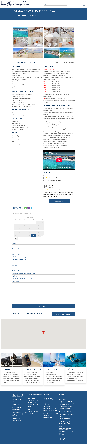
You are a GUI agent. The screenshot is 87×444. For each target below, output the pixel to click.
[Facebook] (60, 439)
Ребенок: (15, 276)
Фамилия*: (15, 249)
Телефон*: (15, 265)
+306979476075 (17, 208)
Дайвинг (46, 404)
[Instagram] (63, 439)
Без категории (48, 417)
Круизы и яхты (48, 402)
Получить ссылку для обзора (64, 174)
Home (14, 24)
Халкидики (20, 24)
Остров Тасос (33, 411)
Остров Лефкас (33, 400)
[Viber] (64, 422)
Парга (29, 407)
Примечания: (16, 281)
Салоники (31, 413)
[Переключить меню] (84, 5)
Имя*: (14, 243)
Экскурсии (47, 406)
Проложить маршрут (63, 314)
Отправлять (43, 306)
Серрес (30, 409)
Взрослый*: (16, 271)
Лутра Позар (32, 402)
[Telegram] (69, 422)
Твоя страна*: (16, 254)
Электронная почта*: (19, 260)
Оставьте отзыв (58, 201)
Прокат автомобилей (51, 411)
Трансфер (47, 415)
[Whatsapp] (60, 422)
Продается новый (50, 408)
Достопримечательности (52, 413)
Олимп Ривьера (33, 404)
